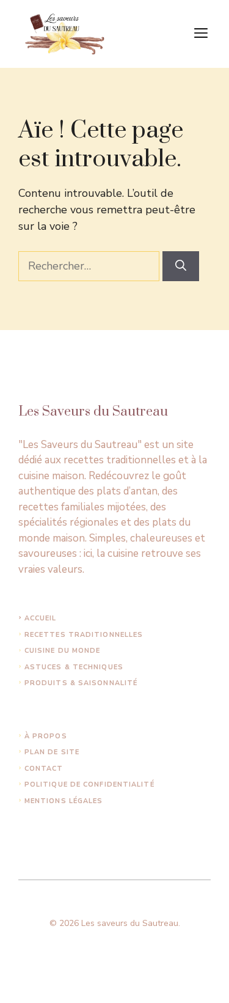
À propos (45, 736)
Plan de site (51, 752)
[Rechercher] (180, 266)
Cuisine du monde (62, 650)
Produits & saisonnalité (80, 683)
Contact (44, 768)
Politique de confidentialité (89, 784)
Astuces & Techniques (73, 667)
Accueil (40, 618)
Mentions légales (63, 801)
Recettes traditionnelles (83, 634)
